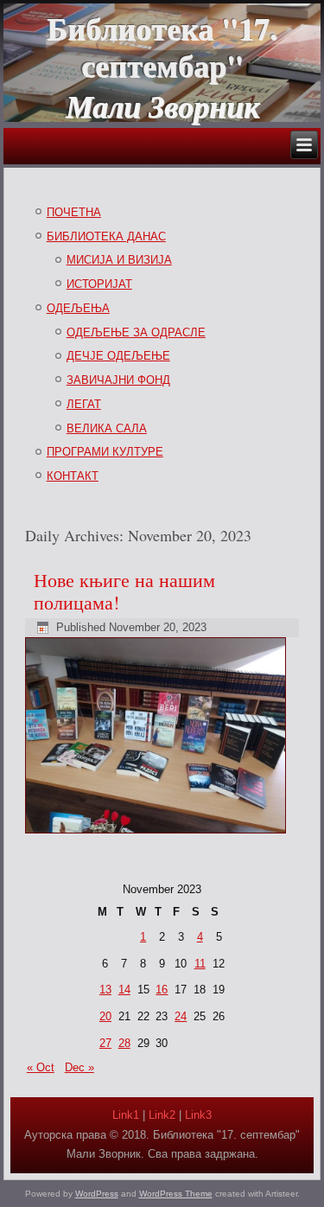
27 (105, 1043)
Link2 (162, 1114)
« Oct (40, 1067)
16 (162, 989)
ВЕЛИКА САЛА (107, 428)
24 (181, 1016)
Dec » (79, 1067)
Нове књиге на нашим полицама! (124, 591)
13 (105, 989)
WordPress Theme (176, 1193)
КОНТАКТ (72, 475)
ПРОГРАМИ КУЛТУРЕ (105, 451)
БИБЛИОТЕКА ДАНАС (106, 236)
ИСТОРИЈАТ (99, 284)
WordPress (96, 1193)
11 (200, 963)
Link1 (125, 1114)
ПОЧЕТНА (74, 212)
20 (105, 1016)
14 (124, 989)
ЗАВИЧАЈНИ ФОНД (118, 380)
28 (124, 1043)
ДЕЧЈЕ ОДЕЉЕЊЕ (118, 355)
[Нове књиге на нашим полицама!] (157, 833)
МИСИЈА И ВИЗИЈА (119, 259)
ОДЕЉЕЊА (78, 308)
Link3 (198, 1114)
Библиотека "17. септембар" (162, 46)
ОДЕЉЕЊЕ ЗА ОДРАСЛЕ (136, 332)
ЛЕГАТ (84, 404)
